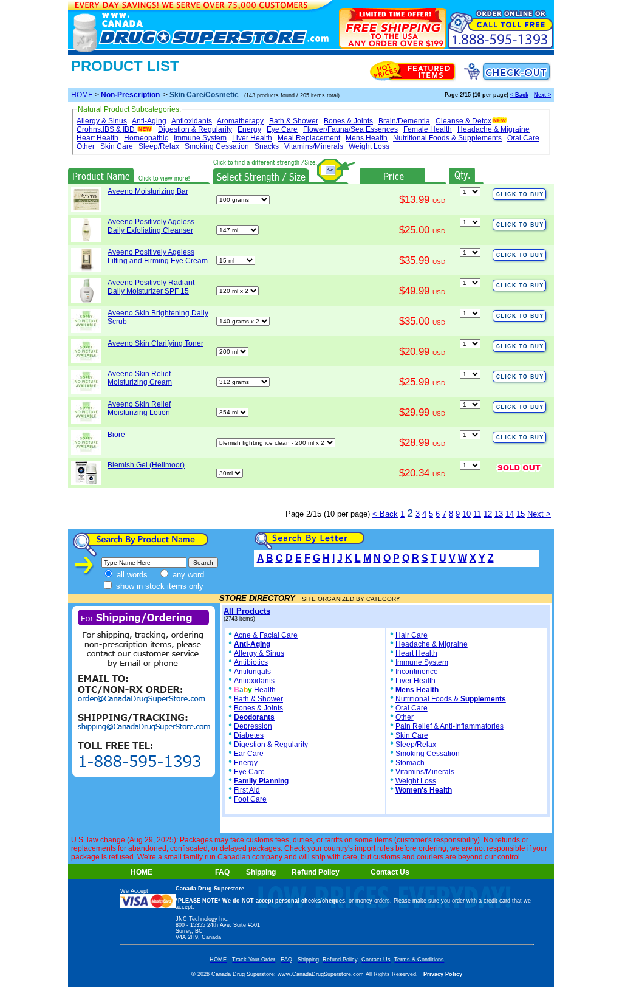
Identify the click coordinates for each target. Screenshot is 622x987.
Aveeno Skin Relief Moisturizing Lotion (139, 408)
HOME (82, 95)
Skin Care (116, 146)
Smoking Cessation (217, 146)
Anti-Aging (149, 121)
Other (86, 146)
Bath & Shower (293, 121)
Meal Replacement (309, 138)
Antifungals (252, 671)
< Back (519, 95)
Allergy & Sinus (102, 121)
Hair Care (411, 635)
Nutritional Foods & (450, 699)
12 (488, 513)
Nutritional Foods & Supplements (447, 138)
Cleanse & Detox (463, 121)
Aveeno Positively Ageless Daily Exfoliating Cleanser (151, 226)
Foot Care (250, 799)
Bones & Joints (348, 121)
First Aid (247, 790)
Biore (116, 434)
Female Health (427, 129)
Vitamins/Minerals (313, 146)
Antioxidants (191, 121)
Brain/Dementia (404, 121)
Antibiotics (251, 662)
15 (520, 513)
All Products (247, 611)
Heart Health (97, 138)
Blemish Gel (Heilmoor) (146, 465)
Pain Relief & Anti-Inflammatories (449, 726)
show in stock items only (158, 586)
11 (477, 513)
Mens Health (367, 138)
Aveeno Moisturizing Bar (148, 191)
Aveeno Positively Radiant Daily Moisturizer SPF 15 (151, 286)
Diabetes (249, 735)
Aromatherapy (240, 121)
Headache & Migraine (493, 129)
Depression (253, 726)
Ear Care (249, 753)
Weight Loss (369, 146)
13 (498, 513)
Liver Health (252, 138)
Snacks (267, 146)
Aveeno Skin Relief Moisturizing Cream (140, 378)
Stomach (410, 762)
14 (509, 513)
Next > (542, 95)
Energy (249, 129)
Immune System (200, 138)
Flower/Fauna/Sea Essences (350, 129)
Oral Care (523, 138)
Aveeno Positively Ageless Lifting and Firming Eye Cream (158, 256)
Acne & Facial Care (266, 635)
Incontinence (416, 671)
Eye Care (282, 129)
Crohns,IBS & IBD (106, 129)
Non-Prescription (130, 95)
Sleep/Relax (158, 146)
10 (466, 513)
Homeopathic (146, 138)
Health (255, 690)
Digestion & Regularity (195, 129)
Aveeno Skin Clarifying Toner (155, 343)
